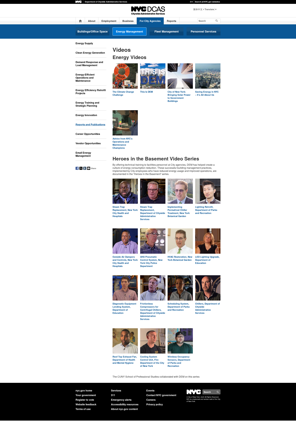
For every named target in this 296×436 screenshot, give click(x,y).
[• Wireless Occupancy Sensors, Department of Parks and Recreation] (180, 341)
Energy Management (129, 31)
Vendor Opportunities (88, 143)
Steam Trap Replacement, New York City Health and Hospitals (125, 211)
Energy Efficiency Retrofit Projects (91, 91)
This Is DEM (146, 91)
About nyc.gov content (124, 409)
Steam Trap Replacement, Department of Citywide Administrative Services (152, 213)
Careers (151, 399)
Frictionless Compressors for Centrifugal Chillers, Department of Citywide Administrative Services (152, 311)
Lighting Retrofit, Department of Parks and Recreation (206, 210)
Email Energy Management (83, 154)
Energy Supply (84, 43)
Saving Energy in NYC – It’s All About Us (207, 93)
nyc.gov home (84, 390)
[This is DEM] (152, 76)
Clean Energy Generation (90, 52)
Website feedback (86, 404)
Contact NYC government (161, 395)
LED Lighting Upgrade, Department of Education (207, 259)
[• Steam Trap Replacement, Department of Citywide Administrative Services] (152, 191)
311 (191, 1)
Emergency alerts (121, 399)
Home (80, 20)
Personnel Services (203, 31)
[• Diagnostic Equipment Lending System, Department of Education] (125, 288)
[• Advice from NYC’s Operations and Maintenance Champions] (125, 123)
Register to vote (85, 399)
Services (116, 390)
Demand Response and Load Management (89, 63)
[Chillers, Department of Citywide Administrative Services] (207, 288)
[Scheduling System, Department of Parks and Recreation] (180, 288)
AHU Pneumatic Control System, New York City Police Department (151, 261)
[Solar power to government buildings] (180, 76)
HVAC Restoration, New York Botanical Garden (180, 258)
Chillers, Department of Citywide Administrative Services (207, 308)
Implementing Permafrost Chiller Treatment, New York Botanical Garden (179, 211)
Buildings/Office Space (92, 31)
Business (128, 21)
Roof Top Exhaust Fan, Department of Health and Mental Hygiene (125, 359)
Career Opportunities (88, 134)
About (91, 21)
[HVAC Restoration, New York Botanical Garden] (180, 241)
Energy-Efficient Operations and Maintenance (85, 77)
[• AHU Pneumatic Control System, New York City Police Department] (152, 241)
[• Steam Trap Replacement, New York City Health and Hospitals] (125, 191)
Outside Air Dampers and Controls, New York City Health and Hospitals (125, 261)
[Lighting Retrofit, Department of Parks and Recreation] (207, 191)
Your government (86, 395)
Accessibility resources (124, 404)
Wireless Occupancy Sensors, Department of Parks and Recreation (179, 361)
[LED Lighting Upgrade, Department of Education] (207, 241)
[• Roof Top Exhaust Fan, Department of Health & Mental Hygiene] (125, 341)
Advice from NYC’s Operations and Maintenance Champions (122, 143)
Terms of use (83, 409)
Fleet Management (166, 31)
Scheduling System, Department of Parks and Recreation (179, 306)
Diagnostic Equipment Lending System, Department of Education (124, 308)
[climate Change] (125, 76)
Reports (171, 21)
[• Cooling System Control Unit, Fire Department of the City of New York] (152, 341)
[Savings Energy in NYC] (207, 76)
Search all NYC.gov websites (207, 1)
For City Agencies (150, 21)
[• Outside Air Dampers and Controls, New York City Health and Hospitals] (125, 241)
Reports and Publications (90, 124)
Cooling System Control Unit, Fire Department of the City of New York (152, 361)
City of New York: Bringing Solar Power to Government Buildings (179, 96)
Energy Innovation (86, 115)
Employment (108, 21)
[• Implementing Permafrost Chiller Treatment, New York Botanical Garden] (180, 191)
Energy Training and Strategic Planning (87, 104)
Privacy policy (154, 404)
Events (150, 390)
